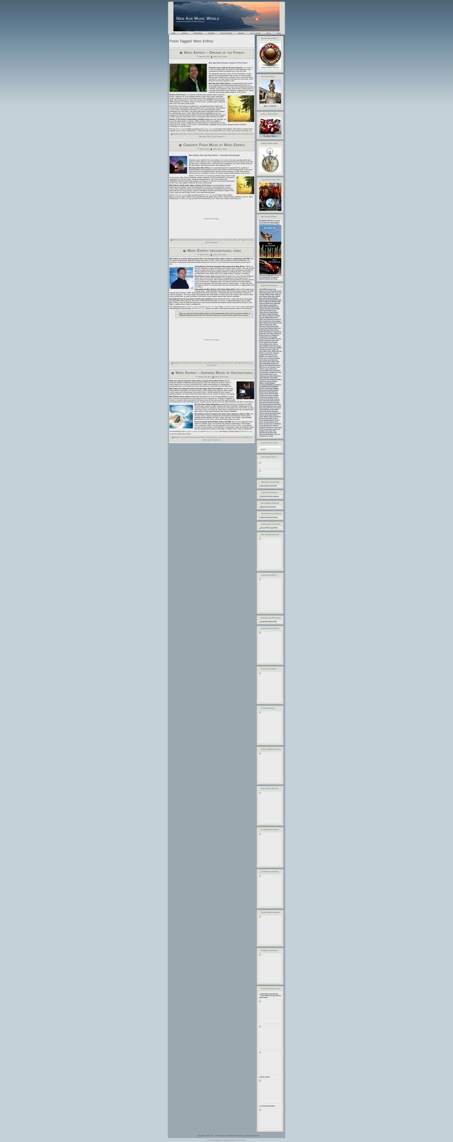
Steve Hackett (268, 415)
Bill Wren (275, 302)
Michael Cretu (263, 388)
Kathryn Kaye (275, 362)
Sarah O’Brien (274, 409)
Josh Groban (263, 360)
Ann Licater (275, 293)
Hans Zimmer (273, 344)
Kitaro (261, 367)
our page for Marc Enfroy (231, 307)
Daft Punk (262, 323)
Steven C (275, 415)
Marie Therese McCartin (268, 378)
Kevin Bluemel (269, 365)
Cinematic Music (199, 134)
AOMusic (268, 294)
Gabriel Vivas (268, 342)
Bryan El (276, 307)
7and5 (261, 289)
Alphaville (262, 293)
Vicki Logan (268, 431)
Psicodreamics (270, 402)
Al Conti (267, 291)
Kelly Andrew (271, 363)
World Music (270, 434)
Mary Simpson (267, 381)
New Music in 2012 (235, 134)
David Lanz (277, 328)
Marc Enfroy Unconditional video (214, 250)
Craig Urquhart (276, 321)
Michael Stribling (273, 388)
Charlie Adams (273, 312)
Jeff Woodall (275, 351)
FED (273, 339)
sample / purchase (192, 307)
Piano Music (245, 134)
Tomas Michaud (264, 425)
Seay (260, 411)
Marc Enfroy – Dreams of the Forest (214, 52)
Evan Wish (274, 337)
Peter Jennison (274, 399)
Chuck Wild (268, 316)
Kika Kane (277, 365)
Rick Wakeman (268, 406)
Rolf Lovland (277, 406)
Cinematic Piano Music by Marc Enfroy (214, 145)
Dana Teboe (269, 323)
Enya (266, 335)
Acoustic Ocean (271, 289)
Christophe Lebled (265, 314)
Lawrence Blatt (263, 371)
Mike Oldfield (274, 390)
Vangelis (261, 431)
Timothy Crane (268, 424)
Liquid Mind (276, 371)
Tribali (261, 429)
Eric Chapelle (272, 335)
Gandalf (274, 342)
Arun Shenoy (263, 296)
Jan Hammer (263, 349)
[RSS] (170, 1136)
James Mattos (277, 348)
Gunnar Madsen (264, 344)
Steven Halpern (263, 417)
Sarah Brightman (264, 409)
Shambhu (275, 411)
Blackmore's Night (271, 303)
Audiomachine (267, 298)
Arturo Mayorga (276, 294)
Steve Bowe (273, 413)
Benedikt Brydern (273, 300)
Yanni (276, 434)
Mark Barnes (274, 379)
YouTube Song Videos (230, 240)
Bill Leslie (269, 302)
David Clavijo (270, 326)
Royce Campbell (264, 408)
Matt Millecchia (270, 385)
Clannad (261, 317)
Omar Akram (269, 395)
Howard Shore (272, 346)
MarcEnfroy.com (178, 129)
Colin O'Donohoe (268, 319)
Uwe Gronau (276, 429)
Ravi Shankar (269, 404)
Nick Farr (271, 394)
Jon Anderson (269, 356)
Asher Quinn (272, 296)
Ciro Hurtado (276, 316)
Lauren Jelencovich (270, 369)
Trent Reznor (269, 427)
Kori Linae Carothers (269, 367)
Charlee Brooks (264, 312)
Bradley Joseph (268, 305)
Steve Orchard (273, 417)
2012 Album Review (186, 134)
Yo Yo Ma (270, 436)
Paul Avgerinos (270, 397)
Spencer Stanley (264, 413)
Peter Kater (262, 401)
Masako (274, 381)
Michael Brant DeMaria (271, 386)
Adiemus (262, 291)
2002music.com (199, 308)
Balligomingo (263, 300)
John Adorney (269, 355)
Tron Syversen (267, 429)
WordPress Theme (229, 1140)
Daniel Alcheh (277, 323)
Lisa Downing (263, 372)
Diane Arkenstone (275, 333)
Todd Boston (277, 424)
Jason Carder (271, 349)
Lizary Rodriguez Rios (266, 374)
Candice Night (275, 309)
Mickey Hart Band (264, 390)
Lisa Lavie (278, 372)
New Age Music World (197, 18)
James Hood (269, 348)
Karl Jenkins (267, 362)
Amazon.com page (211, 307)
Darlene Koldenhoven (266, 325)
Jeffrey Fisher (267, 351)
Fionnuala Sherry (270, 340)
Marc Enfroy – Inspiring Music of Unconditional (214, 373)
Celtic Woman (263, 310)
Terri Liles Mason (269, 422)
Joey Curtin (269, 353)
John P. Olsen (222, 56)
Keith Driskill (263, 363)
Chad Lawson (272, 310)
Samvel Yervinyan (275, 408)
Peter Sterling (270, 401)
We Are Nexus (269, 432)
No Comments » (219, 137)
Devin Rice (266, 333)
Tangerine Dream (269, 420)
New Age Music (223, 134)
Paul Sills (267, 399)
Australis (275, 298)
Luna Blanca (270, 376)
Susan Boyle (268, 418)
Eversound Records (265, 339)
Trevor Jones (278, 427)
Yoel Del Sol (263, 436)
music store (209, 129)
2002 (264, 289)
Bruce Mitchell (268, 307)
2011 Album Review (187, 437)
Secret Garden (266, 411)
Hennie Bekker (263, 346)
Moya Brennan (273, 392)
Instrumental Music (211, 134)
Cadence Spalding (265, 309)
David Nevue (271, 330)
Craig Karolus (267, 321)
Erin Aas (267, 337)
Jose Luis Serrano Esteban (271, 358)
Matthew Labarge (264, 383)
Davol (265, 332)
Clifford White (269, 317)
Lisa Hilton (271, 372)
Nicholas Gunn (263, 394)
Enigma (261, 335)
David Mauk (262, 330)
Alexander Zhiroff (275, 291)
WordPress (218, 1140)
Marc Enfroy (206, 137)
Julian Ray (271, 360)
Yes (279, 434)
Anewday (268, 293)
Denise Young (272, 332)
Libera (270, 371)
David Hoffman (268, 328)
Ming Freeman (263, 392)
